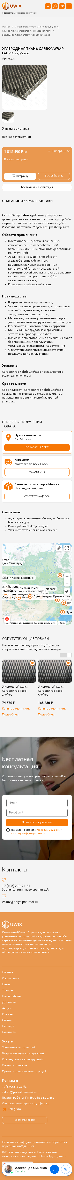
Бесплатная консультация (37, 187)
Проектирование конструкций (24, 1071)
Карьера (8, 1026)
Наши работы (11, 996)
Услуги (7, 1041)
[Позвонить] (48, 6)
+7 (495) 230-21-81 (16, 886)
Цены (6, 984)
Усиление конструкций (18, 1047)
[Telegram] (62, 6)
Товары (7, 990)
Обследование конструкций (22, 1059)
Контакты (9, 1032)
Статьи (7, 1020)
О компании (11, 978)
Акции (6, 1008)
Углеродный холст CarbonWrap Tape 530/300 (51, 690)
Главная (7, 972)
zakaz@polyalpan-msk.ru (20, 902)
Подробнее (10, 714)
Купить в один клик (16, 708)
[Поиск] (55, 6)
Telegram (14, 1109)
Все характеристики (16, 137)
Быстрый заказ (54, 175)
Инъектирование (14, 1065)
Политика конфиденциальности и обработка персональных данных (34, 1144)
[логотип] (12, 6)
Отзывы (7, 1014)
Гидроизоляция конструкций (23, 1053)
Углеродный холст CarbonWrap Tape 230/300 (15, 690)
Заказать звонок (25, 1120)
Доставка (9, 1002)
